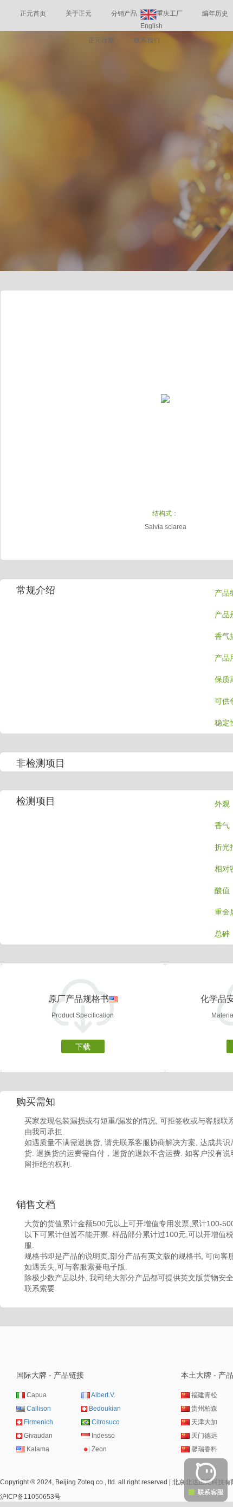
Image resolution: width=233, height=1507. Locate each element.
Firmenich (38, 1422)
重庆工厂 (170, 13)
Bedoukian (105, 1408)
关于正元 (79, 13)
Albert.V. (103, 1395)
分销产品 (124, 13)
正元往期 (101, 40)
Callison (39, 1408)
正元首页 (33, 13)
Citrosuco (106, 1422)
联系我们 (147, 40)
